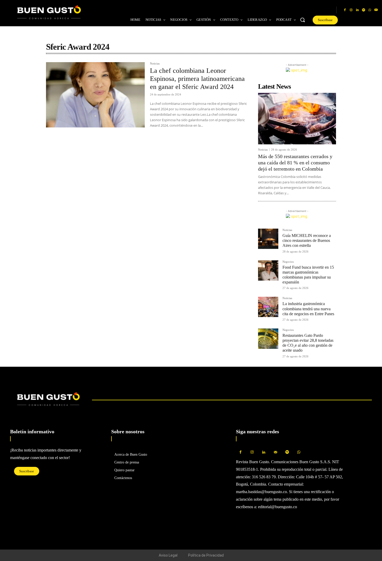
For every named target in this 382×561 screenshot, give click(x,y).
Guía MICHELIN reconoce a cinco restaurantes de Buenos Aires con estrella (306, 240)
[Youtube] (376, 10)
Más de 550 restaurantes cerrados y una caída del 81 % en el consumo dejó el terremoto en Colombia (295, 162)
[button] (302, 20)
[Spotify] (363, 10)
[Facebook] (345, 10)
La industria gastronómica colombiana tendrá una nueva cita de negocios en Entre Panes (308, 308)
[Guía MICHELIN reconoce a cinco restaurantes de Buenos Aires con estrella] (268, 239)
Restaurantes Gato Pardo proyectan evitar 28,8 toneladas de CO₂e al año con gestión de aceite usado (307, 343)
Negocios (288, 261)
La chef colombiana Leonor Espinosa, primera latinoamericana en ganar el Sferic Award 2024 (197, 79)
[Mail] (275, 452)
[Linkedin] (357, 10)
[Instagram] (351, 10)
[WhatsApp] (370, 10)
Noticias (155, 63)
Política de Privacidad (206, 555)
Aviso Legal (168, 555)
